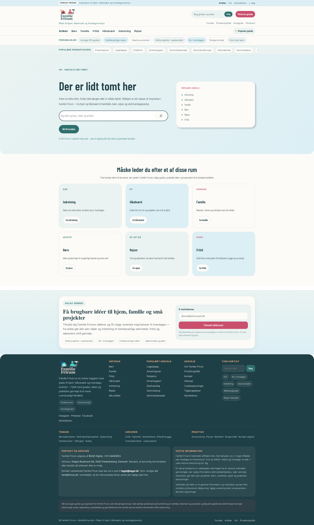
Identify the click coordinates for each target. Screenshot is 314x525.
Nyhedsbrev (240, 3)
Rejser (138, 30)
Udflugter (79, 441)
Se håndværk (138, 220)
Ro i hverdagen (196, 40)
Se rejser (136, 268)
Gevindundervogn (202, 50)
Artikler (222, 3)
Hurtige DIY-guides (90, 40)
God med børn (237, 40)
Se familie (203, 220)
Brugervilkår (231, 436)
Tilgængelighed (192, 390)
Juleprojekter (150, 441)
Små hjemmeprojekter (88, 436)
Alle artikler (115, 395)
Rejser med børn (231, 398)
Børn (74, 30)
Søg (228, 14)
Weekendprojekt (231, 391)
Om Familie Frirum (193, 366)
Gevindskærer (244, 50)
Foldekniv (138, 50)
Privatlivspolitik (223, 23)
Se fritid (202, 268)
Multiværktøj (224, 50)
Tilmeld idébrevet (213, 325)
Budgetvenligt (217, 40)
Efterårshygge (164, 436)
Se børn (69, 268)
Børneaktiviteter (67, 436)
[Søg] (161, 116)
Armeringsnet (102, 50)
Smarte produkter (141, 40)
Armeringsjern (156, 50)
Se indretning (72, 220)
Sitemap (188, 381)
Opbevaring (106, 436)
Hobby (88, 441)
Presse (209, 436)
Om (230, 3)
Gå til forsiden (68, 129)
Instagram (239, 23)
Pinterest (250, 23)
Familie (85, 30)
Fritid (96, 30)
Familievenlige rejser (115, 40)
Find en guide (245, 14)
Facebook (87, 415)
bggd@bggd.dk (130, 470)
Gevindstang (153, 390)
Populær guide (245, 31)
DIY (225, 377)
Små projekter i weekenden (169, 40)
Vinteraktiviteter (133, 441)
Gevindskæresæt (178, 50)
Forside (210, 23)
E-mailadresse (186, 309)
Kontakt (188, 376)
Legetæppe (121, 50)
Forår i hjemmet (133, 436)
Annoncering (198, 436)
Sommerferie (149, 436)
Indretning (125, 30)
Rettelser (219, 436)
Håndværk (109, 30)
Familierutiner (66, 441)
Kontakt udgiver (246, 436)
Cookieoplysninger (194, 385)
